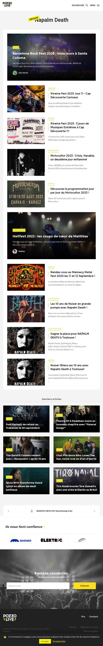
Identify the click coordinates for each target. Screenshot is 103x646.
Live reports (53, 150)
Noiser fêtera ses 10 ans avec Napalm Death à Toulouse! (69, 367)
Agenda (51, 118)
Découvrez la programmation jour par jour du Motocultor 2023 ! (72, 190)
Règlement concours (89, 627)
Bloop (8, 631)
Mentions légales (91, 631)
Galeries (51, 88)
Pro (83, 616)
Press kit (72, 627)
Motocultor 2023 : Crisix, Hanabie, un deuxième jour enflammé (72, 157)
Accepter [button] (45, 641)
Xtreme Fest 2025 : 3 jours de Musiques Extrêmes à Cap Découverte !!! (69, 127)
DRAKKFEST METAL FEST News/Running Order (51, 511)
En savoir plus (59, 641)
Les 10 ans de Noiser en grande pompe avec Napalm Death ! (70, 305)
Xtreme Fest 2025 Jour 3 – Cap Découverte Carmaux (70, 95)
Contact (93, 616)
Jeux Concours (54, 329)
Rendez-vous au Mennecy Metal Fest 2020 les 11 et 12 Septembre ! (72, 274)
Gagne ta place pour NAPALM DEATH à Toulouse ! (69, 335)
